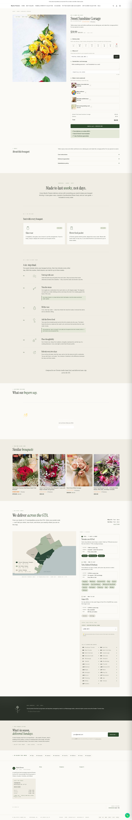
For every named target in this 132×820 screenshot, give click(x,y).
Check (116, 56)
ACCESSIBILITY (80, 817)
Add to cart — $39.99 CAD (95, 126)
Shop (14, 11)
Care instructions (62, 154)
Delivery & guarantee (63, 159)
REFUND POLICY (72, 817)
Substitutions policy (63, 163)
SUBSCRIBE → (113, 734)
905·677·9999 (116, 524)
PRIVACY (61, 817)
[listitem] (99, 5)
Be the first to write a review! (66, 427)
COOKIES (87, 817)
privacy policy (98, 738)
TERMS (66, 817)
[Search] (113, 5)
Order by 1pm (80, 1)
